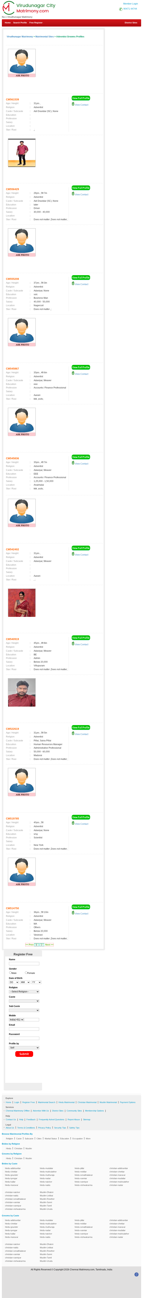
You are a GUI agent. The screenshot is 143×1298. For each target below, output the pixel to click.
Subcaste (29, 1138)
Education (64, 1138)
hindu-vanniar (81, 1178)
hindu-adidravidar (13, 1168)
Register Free (28, 1102)
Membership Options (94, 1111)
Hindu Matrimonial (66, 1102)
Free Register (35, 22)
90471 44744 (130, 8)
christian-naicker (12, 1192)
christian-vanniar (12, 1202)
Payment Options (128, 1102)
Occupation (77, 1138)
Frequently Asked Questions (51, 1119)
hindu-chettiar (11, 1172)
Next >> (49, 944)
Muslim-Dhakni (46, 1192)
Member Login (130, 3)
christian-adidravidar (118, 1168)
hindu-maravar (11, 1185)
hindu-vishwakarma (83, 1185)
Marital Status (51, 1138)
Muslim (29, 1148)
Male (14, 973)
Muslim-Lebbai (46, 1195)
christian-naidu (11, 1195)
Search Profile (20, 22)
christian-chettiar (117, 1172)
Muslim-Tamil (46, 1206)
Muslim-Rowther (47, 1199)
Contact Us (11, 1119)
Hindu (8, 1148)
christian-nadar (116, 1185)
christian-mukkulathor (119, 1182)
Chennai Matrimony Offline (18, 1111)
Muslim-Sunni (46, 1202)
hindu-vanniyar (81, 1182)
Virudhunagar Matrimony (20, 36)
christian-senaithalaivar (15, 1199)
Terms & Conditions (26, 1128)
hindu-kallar (10, 1182)
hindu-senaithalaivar (84, 1175)
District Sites (131, 22)
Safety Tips (74, 1128)
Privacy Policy (44, 1128)
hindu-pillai (79, 1168)
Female (31, 973)
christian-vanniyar (13, 1206)
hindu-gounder (11, 1175)
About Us (10, 1128)
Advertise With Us (41, 1111)
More (88, 1138)
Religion (9, 1138)
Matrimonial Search (46, 1102)
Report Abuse (74, 1119)
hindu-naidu (45, 1185)
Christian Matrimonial (87, 1102)
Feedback (31, 1119)
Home (8, 22)
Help (21, 1119)
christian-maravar (117, 1175)
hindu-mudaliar (46, 1168)
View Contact (81, 105)
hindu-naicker (46, 1182)
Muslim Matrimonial (108, 1102)
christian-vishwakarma (15, 1209)
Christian (18, 1148)
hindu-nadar (45, 1178)
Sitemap (86, 1119)
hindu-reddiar (81, 1172)
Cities (39, 1138)
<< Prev (30, 944)
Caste (19, 1138)
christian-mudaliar (117, 1178)
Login (16, 1102)
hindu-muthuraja (47, 1175)
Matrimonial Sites (44, 36)
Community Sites (74, 1111)
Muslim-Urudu (46, 1209)
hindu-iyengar (11, 1178)
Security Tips (60, 1128)
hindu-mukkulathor (48, 1172)
